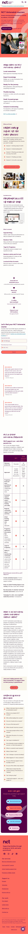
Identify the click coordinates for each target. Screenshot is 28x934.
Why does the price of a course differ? (14, 736)
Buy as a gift (16, 28)
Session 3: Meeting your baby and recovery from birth (15, 152)
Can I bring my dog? (11, 775)
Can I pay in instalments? (12, 740)
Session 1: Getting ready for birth (14, 145)
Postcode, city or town (6, 344)
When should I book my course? (14, 727)
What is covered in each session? (14, 748)
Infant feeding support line (9, 869)
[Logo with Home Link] (7, 2)
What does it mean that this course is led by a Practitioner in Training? (14, 770)
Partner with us (6, 892)
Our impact (5, 901)
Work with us (5, 908)
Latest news (5, 904)
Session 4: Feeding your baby (13, 157)
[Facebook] (4, 853)
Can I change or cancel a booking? (15, 754)
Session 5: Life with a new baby (14, 160)
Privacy (8, 926)
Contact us (5, 912)
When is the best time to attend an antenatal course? (14, 709)
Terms (3, 926)
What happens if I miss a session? (15, 757)
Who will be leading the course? (14, 718)
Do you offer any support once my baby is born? (14, 761)
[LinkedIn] (16, 853)
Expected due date (5, 338)
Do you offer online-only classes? (15, 765)
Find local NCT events (8, 865)
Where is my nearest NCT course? (13, 713)
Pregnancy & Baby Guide (8, 872)
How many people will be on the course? (14, 731)
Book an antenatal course (9, 861)
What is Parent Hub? (11, 751)
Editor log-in (14, 929)
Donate (4, 881)
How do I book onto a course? (14, 721)
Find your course (6, 28)
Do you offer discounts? (12, 724)
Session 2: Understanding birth (14, 149)
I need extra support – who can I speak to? (14, 779)
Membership (5, 888)
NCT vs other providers (9, 114)
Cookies (13, 926)
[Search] (22, 2)
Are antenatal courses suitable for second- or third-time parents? (15, 744)
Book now (14, 687)
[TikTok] (12, 853)
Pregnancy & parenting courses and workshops (13, 6)
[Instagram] (8, 853)
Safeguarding (19, 926)
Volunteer (4, 885)
